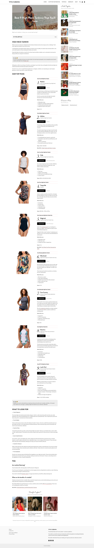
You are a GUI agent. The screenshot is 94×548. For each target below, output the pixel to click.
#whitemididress (72, 60)
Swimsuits (35, 14)
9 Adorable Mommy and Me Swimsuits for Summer (27, 487)
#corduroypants (72, 85)
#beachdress (71, 59)
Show (56, 36)
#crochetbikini (77, 75)
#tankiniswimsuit (21, 516)
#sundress (76, 59)
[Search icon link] (80, 1)
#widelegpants (77, 85)
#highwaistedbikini (72, 76)
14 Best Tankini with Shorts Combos (49, 148)
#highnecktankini (65, 105)
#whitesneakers (72, 16)
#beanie (70, 41)
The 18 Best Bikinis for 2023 (75, 73)
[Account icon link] (82, 1)
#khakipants (38, 516)
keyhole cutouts (25, 473)
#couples (70, 23)
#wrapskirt (71, 51)
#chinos (34, 516)
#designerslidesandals (73, 93)
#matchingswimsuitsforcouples (74, 25)
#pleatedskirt (75, 50)
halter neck (26, 60)
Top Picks (71, 11)
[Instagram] (49, 540)
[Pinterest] (53, 540)
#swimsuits (71, 26)
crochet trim (43, 308)
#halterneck (50, 516)
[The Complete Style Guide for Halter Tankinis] (19, 504)
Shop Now (41, 87)
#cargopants (30, 516)
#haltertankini (15, 516)
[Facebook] (51, 540)
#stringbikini (78, 76)
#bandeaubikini (72, 75)
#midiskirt (71, 50)
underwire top (44, 227)
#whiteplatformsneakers (73, 15)
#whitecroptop (75, 33)
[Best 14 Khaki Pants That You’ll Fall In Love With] (35, 504)
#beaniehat (74, 41)
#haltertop (46, 516)
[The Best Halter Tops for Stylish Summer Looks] (50, 504)
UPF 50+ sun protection (47, 483)
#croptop (70, 33)
